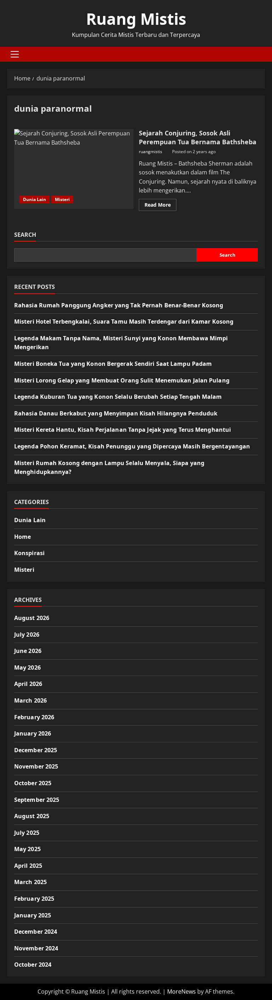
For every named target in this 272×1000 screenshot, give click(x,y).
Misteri (62, 199)
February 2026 (34, 717)
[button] (14, 54)
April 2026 (28, 684)
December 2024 (35, 931)
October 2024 (32, 964)
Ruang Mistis (136, 18)
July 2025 (26, 833)
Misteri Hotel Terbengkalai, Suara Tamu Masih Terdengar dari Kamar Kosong (123, 321)
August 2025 (31, 816)
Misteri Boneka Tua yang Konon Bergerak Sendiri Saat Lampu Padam (113, 364)
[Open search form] (263, 54)
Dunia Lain (34, 199)
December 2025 (35, 750)
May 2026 (27, 667)
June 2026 (27, 651)
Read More (160, 206)
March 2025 (30, 882)
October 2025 (32, 783)
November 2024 (36, 948)
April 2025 (28, 866)
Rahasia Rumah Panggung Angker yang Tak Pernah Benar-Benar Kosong (118, 305)
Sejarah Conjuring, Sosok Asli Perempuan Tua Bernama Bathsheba (74, 168)
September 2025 (36, 800)
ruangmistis (150, 152)
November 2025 (36, 766)
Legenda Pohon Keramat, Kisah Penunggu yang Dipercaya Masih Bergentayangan (132, 446)
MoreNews (181, 991)
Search (25, 235)
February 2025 (34, 899)
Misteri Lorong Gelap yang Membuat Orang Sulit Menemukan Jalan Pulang (122, 380)
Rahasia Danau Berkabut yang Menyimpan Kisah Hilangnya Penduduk (115, 413)
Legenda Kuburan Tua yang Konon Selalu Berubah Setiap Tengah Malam (118, 397)
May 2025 (27, 849)
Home (22, 537)
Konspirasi (29, 553)
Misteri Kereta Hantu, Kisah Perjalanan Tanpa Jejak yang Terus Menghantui (122, 430)
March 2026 (30, 700)
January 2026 (32, 733)
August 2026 (31, 618)
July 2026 (26, 634)
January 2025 (32, 915)
